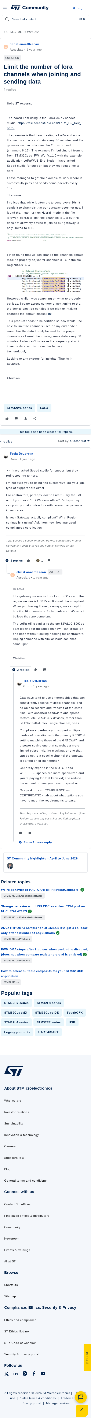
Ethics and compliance (20, 1320)
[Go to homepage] (13, 1076)
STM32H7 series (16, 1003)
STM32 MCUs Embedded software (23, 896)
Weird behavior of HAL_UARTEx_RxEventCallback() (40, 889)
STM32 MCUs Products (17, 939)
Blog (7, 1169)
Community (12, 1227)
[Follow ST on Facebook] (33, 1374)
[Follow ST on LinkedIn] (15, 1374)
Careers (10, 1146)
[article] (45, 507)
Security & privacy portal (21, 1354)
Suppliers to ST (15, 1157)
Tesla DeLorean (21, 453)
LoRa (44, 408)
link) (51, 313)
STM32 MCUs (11, 982)
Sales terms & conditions (38, 1398)
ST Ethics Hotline (16, 1331)
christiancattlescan (24, 44)
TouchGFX (75, 1012)
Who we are (12, 1100)
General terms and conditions (25, 1180)
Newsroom (11, 1238)
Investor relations (16, 1112)
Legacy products (17, 1032)
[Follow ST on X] (6, 1374)
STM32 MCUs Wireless (22, 32)
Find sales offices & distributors (26, 1215)
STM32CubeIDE (47, 1012)
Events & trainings (17, 1250)
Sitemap (10, 1296)
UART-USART (48, 1032)
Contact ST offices (17, 1204)
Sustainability (13, 1123)
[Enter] (7, 19)
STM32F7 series (49, 1022)
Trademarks (69, 1398)
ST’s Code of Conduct (20, 1342)
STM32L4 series (16, 1022)
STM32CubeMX (15, 1012)
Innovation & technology (21, 1135)
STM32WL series (19, 408)
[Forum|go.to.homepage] (30, 8)
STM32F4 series (49, 1003)
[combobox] (45, 19)
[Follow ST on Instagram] (24, 1374)
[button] (4, 8)
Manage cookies (58, 1403)
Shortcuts (11, 1285)
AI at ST (10, 1261)
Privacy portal (31, 1403)
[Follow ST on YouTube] (43, 1374)
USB (72, 1022)
